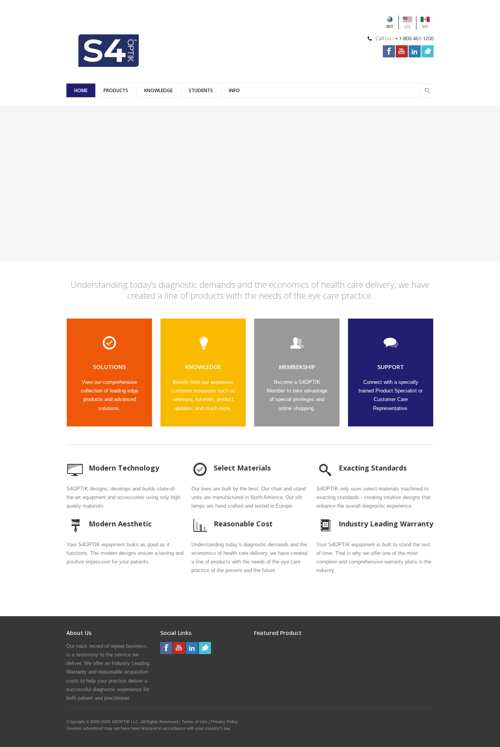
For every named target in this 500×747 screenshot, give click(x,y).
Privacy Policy (224, 721)
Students (201, 90)
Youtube (402, 51)
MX (425, 26)
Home (81, 90)
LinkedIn (415, 51)
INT (389, 26)
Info (234, 90)
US (408, 26)
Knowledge (158, 90)
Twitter (427, 51)
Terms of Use (194, 721)
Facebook (389, 51)
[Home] (109, 50)
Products (116, 90)
